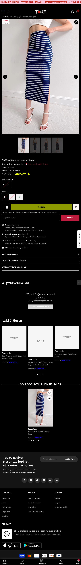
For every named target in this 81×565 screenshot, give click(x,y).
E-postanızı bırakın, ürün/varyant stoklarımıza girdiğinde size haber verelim (29, 212)
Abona (70, 218)
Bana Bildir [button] (40, 424)
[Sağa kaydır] (76, 77)
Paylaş (76, 22)
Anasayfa (5, 17)
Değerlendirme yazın (40, 306)
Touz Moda (10, 167)
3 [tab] (43, 374)
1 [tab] (37, 374)
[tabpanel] (14, 345)
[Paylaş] (76, 22)
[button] (8, 11)
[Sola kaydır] (5, 77)
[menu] (3, 11)
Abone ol (70, 459)
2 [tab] (40, 374)
